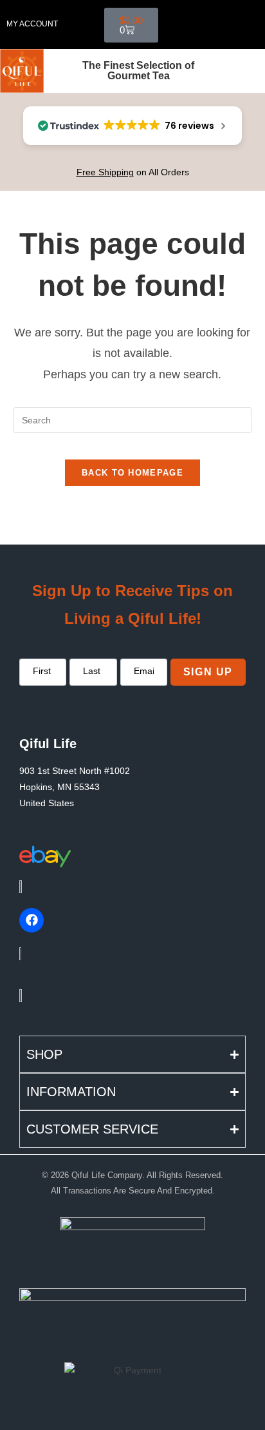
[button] (206, 24)
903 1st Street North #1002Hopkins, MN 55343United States (74, 787)
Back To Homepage (132, 473)
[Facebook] (31, 920)
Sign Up (208, 671)
